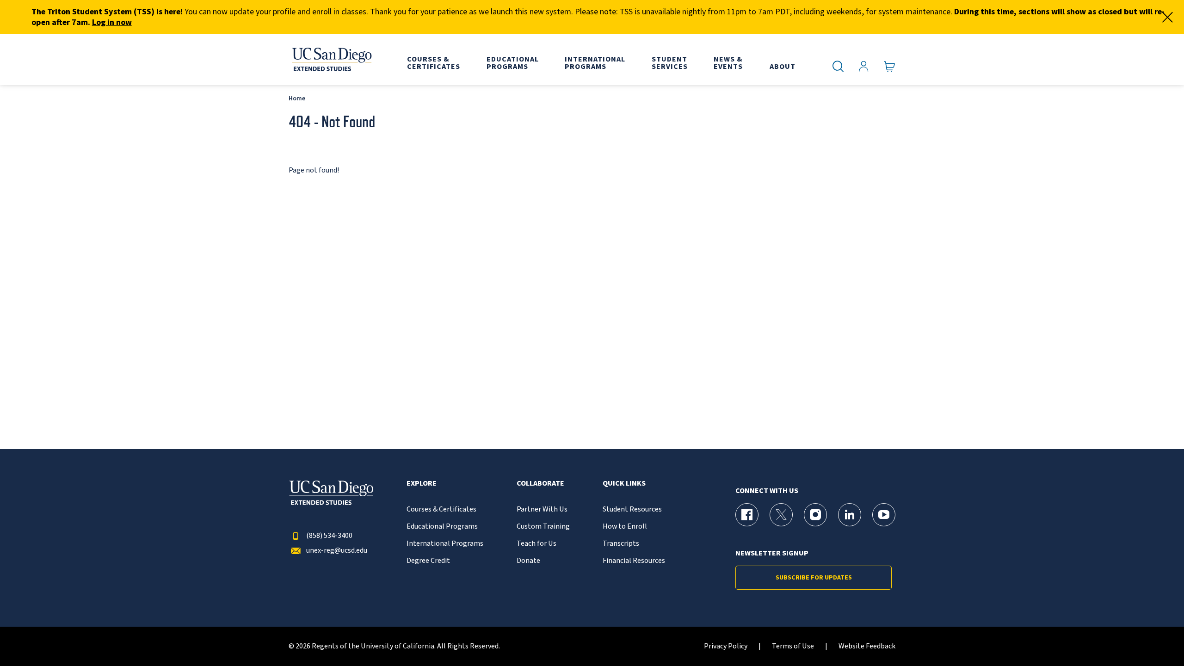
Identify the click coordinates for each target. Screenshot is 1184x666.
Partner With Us (542, 509)
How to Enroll (625, 526)
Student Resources (632, 509)
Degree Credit (428, 561)
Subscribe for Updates (814, 577)
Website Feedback (867, 646)
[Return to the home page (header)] (331, 59)
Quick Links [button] (624, 483)
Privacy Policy (725, 646)
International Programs (445, 544)
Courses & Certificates (441, 509)
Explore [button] (422, 483)
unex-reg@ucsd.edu (336, 550)
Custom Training (543, 526)
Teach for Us (536, 544)
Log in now (112, 22)
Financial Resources (634, 561)
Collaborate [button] (540, 483)
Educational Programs (442, 526)
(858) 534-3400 (329, 536)
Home (297, 98)
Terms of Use (793, 646)
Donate (528, 561)
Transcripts (621, 544)
